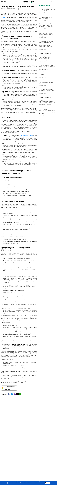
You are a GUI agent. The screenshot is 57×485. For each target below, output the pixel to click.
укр (2, 1)
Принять (47, 482)
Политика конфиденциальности (13, 483)
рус (5, 1)
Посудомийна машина (27, 135)
